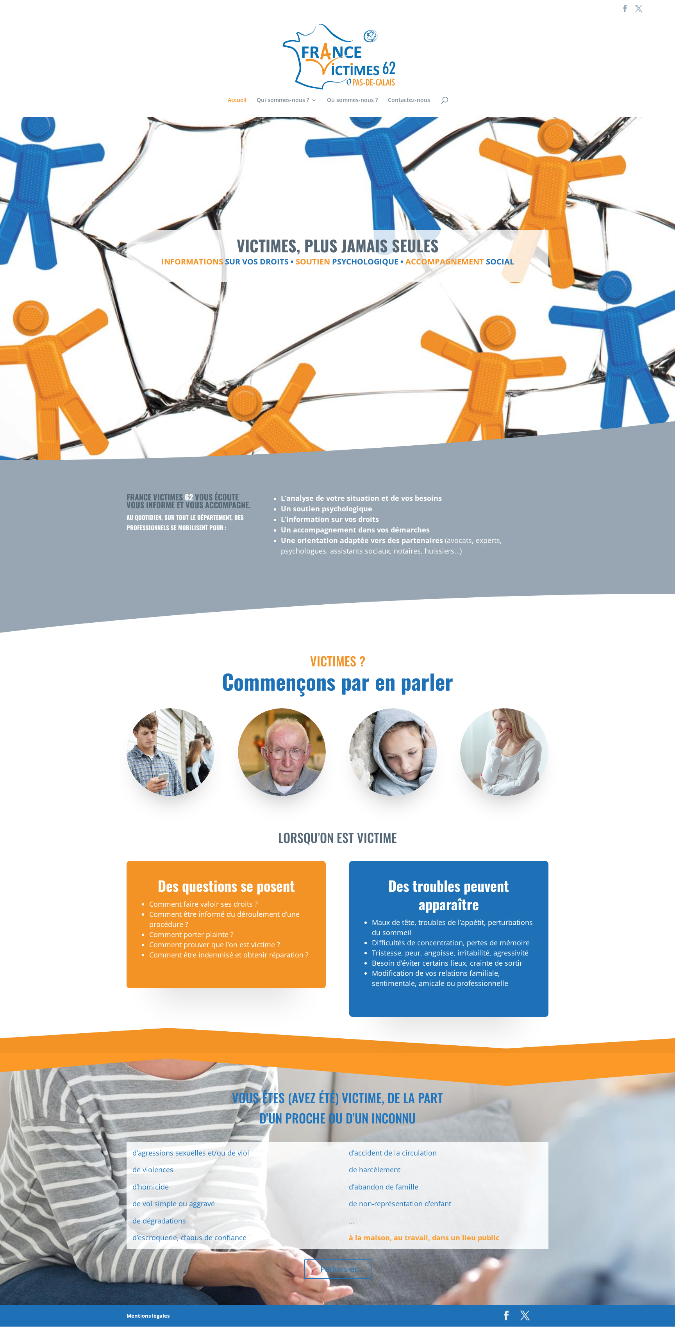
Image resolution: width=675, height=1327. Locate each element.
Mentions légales (148, 1315)
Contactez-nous (409, 100)
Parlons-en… (342, 1269)
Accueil (237, 100)
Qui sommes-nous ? (283, 100)
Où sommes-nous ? (352, 100)
